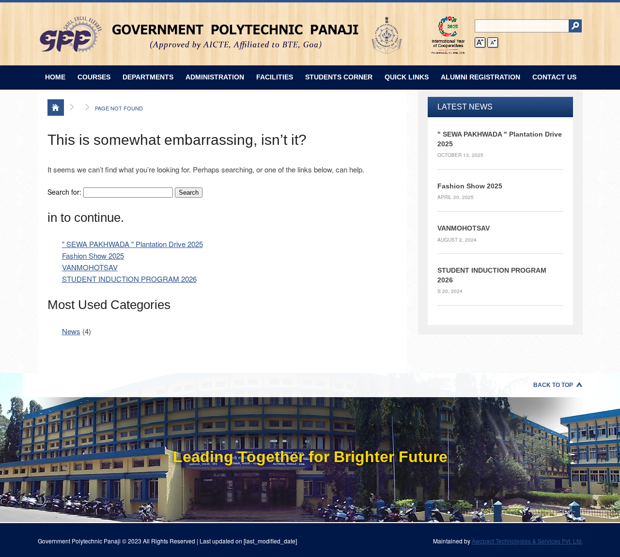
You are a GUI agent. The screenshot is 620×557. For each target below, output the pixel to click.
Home (55, 77)
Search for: (64, 192)
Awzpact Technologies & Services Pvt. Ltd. (527, 541)
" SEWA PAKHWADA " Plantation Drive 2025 (132, 244)
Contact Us (554, 77)
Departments (148, 77)
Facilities (274, 77)
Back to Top (553, 385)
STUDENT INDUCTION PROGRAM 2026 (129, 279)
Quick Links (407, 77)
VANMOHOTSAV (90, 267)
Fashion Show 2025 (93, 255)
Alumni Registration (480, 77)
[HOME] (55, 107)
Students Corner (338, 77)
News (71, 331)
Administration (215, 77)
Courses (94, 77)
